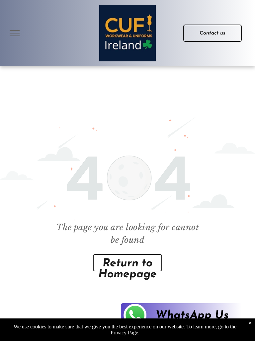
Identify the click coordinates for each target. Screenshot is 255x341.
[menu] (14, 33)
